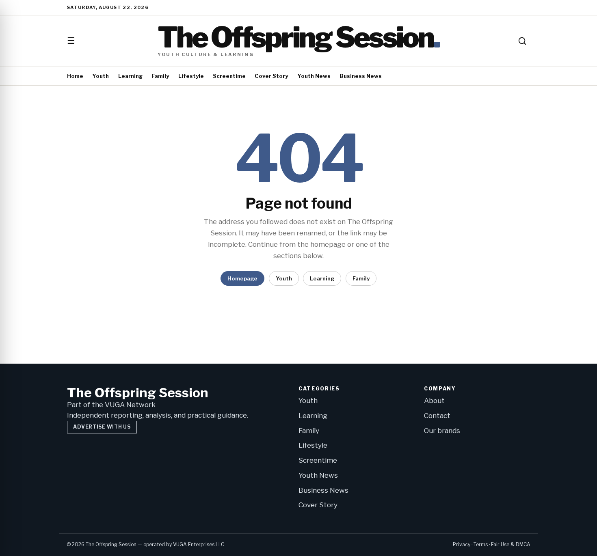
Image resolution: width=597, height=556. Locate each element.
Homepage (242, 278)
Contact (437, 416)
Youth (100, 76)
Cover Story (271, 76)
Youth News (314, 76)
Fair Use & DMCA (510, 544)
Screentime (229, 76)
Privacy (461, 544)
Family (160, 76)
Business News (361, 76)
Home (75, 76)
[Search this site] (522, 41)
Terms (481, 544)
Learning (130, 76)
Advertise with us (101, 427)
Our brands (442, 431)
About (434, 401)
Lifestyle (191, 76)
